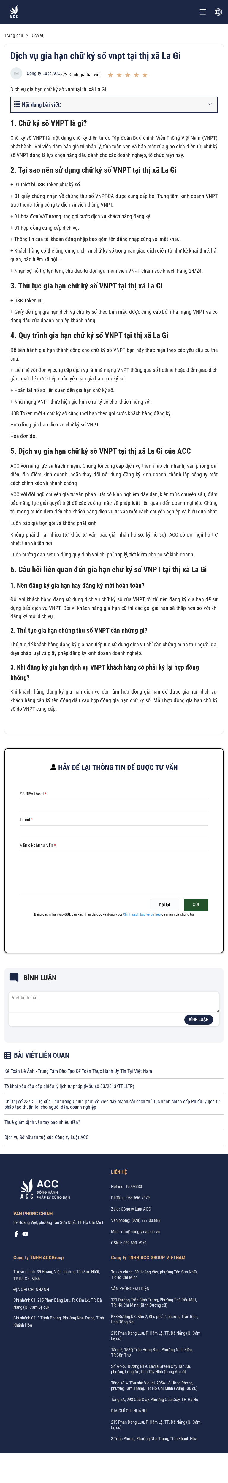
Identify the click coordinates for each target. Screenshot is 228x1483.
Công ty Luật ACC (43, 73)
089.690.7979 (134, 1243)
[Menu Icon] (202, 11)
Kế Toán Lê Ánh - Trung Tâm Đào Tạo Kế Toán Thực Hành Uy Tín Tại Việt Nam (78, 1071)
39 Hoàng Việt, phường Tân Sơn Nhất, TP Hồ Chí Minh (58, 1222)
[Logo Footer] (43, 1190)
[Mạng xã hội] (16, 1235)
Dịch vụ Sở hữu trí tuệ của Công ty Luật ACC (46, 1137)
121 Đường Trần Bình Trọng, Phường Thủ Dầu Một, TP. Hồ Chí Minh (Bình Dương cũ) (154, 1302)
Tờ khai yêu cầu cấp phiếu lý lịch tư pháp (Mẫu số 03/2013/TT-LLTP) (69, 1086)
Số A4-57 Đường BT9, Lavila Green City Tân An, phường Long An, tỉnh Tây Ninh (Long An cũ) (151, 1369)
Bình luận (199, 1020)
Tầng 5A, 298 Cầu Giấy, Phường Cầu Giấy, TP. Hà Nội (155, 1399)
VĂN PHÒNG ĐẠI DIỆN (130, 1288)
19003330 (133, 1186)
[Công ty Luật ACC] (14, 12)
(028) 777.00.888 (145, 1220)
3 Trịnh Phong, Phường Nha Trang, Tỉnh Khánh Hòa (154, 1438)
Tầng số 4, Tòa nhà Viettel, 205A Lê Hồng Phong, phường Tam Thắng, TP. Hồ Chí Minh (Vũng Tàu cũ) (154, 1385)
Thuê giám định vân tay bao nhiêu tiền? (42, 1122)
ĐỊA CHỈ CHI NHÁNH (31, 1289)
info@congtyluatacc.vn (140, 1231)
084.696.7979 (138, 1197)
